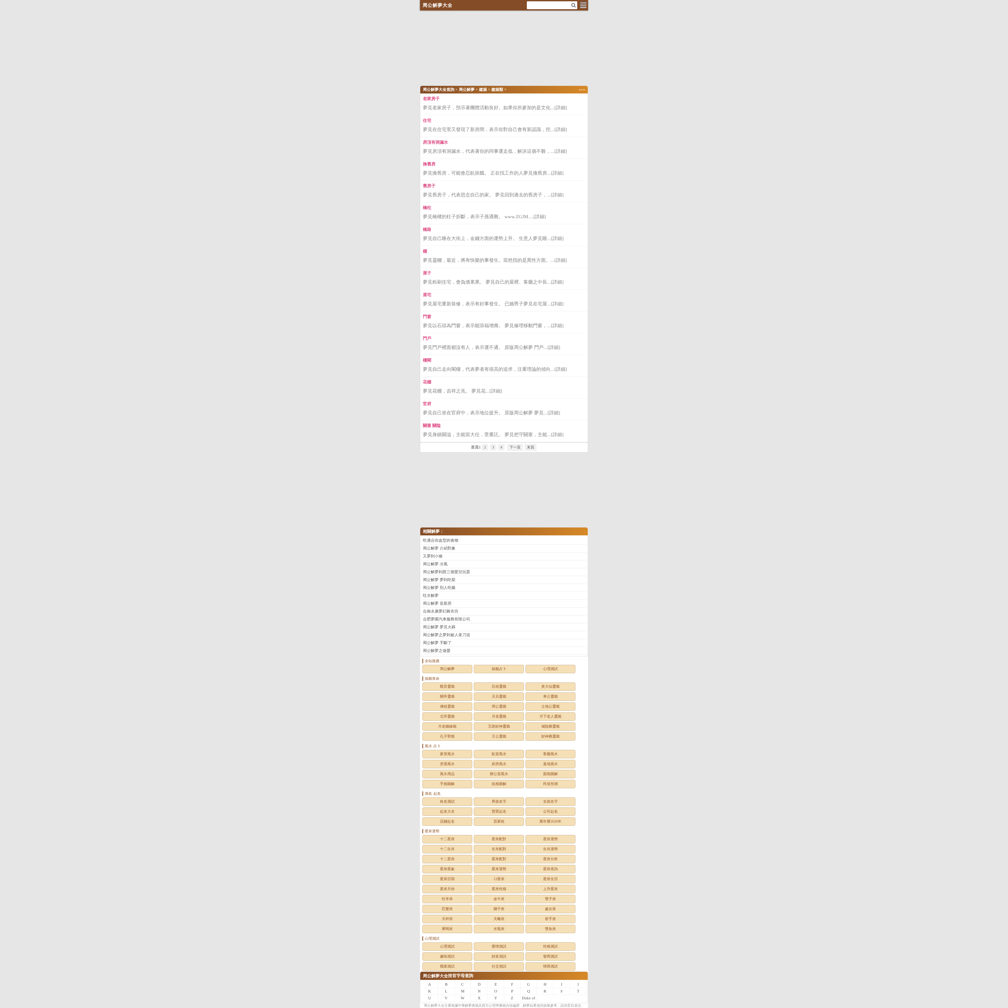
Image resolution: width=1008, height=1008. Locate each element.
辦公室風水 (499, 774)
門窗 (427, 316)
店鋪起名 (447, 821)
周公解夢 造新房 (437, 603)
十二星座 (447, 839)
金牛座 (499, 899)
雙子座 (550, 899)
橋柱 (427, 207)
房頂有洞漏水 (435, 142)
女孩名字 (550, 801)
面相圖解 (550, 774)
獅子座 (499, 909)
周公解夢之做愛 (436, 651)
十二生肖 (447, 849)
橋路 (427, 229)
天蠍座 (499, 919)
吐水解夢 (431, 595)
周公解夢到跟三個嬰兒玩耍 (446, 572)
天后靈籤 (499, 696)
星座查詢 (550, 869)
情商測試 (550, 966)
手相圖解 (447, 784)
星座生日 (550, 879)
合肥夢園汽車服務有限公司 (446, 619)
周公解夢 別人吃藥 (439, 588)
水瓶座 (499, 929)
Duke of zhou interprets (528, 999)
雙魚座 (550, 929)
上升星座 (550, 889)
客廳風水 (550, 754)
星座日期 (447, 879)
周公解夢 (467, 89)
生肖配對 (499, 849)
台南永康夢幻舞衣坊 (440, 611)
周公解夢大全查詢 (438, 89)
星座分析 (550, 859)
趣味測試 (447, 956)
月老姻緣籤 (447, 726)
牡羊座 (447, 899)
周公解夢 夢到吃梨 (439, 580)
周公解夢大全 (435, 976)
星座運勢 (550, 839)
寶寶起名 (499, 811)
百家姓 (499, 821)
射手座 (550, 919)
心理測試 (550, 669)
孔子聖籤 (447, 736)
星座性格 (499, 889)
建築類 (497, 89)
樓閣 (427, 360)
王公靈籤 (499, 736)
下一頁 (515, 447)
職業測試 (447, 966)
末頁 (530, 447)
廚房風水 (499, 764)
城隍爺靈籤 (550, 726)
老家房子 (431, 98)
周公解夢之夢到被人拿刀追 (446, 635)
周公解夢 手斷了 (437, 643)
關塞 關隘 (432, 425)
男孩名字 (499, 801)
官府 (427, 403)
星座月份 (447, 889)
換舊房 (429, 164)
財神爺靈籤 (550, 736)
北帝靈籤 (447, 716)
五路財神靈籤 (499, 726)
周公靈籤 (499, 706)
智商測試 (550, 956)
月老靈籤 (499, 716)
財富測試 (499, 956)
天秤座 (447, 919)
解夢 (434, 1005)
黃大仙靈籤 (550, 686)
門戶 (427, 338)
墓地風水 (550, 764)
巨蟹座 (447, 909)
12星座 (499, 879)
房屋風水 (447, 764)
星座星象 (447, 869)
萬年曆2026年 (550, 821)
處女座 (550, 909)
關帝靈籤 (447, 696)
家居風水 (447, 754)
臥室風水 (499, 754)
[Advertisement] (504, 47)
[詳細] (560, 107)
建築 (483, 89)
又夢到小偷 (433, 556)
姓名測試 (447, 801)
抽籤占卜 (499, 669)
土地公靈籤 (550, 706)
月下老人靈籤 (550, 716)
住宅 (427, 120)
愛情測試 (499, 946)
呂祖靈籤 (499, 686)
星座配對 (499, 839)
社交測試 (499, 966)
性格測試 (550, 946)
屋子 (427, 273)
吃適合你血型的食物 (440, 540)
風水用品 (447, 774)
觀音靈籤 (447, 686)
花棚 (427, 382)
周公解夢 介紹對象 (439, 548)
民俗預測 (550, 784)
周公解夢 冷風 (435, 564)
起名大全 (447, 811)
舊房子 (429, 186)
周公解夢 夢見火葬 (439, 627)
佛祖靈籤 (447, 706)
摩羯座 (447, 929)
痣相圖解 (499, 784)
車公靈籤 (550, 696)
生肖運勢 (550, 849)
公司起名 (550, 811)
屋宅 (427, 295)
